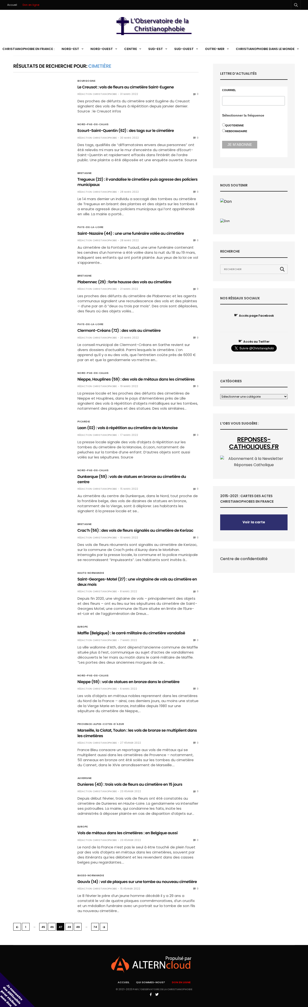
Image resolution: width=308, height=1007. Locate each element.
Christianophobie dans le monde (265, 49)
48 (69, 927)
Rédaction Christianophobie (97, 94)
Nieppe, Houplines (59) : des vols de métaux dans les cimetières (136, 379)
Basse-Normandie (90, 875)
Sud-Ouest (184, 49)
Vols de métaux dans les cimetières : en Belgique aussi (127, 833)
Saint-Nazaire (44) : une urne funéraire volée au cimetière (130, 233)
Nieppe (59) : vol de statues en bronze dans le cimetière (128, 682)
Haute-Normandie (90, 573)
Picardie (83, 421)
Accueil (12, 5)
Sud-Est (155, 49)
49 (78, 927)
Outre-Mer (215, 49)
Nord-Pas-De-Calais (93, 124)
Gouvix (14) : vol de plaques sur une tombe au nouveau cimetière (137, 881)
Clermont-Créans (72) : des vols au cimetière (119, 330)
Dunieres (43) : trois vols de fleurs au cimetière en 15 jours (129, 784)
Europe (82, 627)
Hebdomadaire (236, 131)
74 (95, 927)
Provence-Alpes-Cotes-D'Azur (100, 724)
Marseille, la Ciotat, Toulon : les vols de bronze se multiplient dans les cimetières (137, 733)
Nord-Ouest (101, 49)
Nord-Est (70, 49)
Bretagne (84, 173)
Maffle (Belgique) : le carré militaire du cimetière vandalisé (131, 633)
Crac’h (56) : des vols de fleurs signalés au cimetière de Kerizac (135, 530)
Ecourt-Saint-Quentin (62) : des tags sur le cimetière (125, 130)
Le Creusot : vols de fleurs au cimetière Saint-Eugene (125, 87)
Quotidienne (234, 125)
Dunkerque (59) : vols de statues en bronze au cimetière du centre (131, 479)
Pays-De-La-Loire (90, 227)
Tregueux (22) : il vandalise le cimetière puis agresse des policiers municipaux (137, 182)
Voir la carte (254, 522)
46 (52, 927)
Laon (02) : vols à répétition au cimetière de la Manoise (127, 428)
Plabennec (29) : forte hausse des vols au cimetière (124, 282)
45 (43, 927)
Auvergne (84, 778)
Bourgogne (86, 81)
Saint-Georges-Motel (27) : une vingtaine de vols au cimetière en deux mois (137, 581)
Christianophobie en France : (28, 49)
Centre (130, 49)
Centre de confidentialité (244, 559)
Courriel (229, 90)
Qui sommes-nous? (150, 982)
